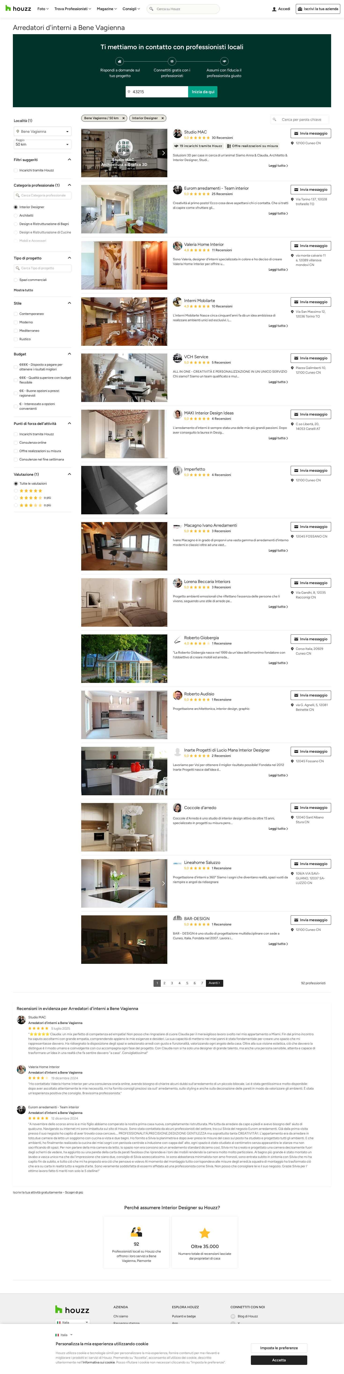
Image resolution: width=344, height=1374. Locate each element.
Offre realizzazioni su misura (40, 451)
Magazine (105, 9)
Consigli (129, 9)
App (175, 1323)
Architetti (26, 215)
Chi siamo (120, 1316)
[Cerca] (151, 9)
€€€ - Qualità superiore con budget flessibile (45, 380)
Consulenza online (32, 443)
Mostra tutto (23, 290)
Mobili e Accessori (32, 241)
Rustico (25, 339)
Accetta (279, 1360)
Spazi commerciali (33, 280)
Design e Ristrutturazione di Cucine (45, 232)
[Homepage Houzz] (72, 1309)
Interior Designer (31, 207)
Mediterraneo (29, 331)
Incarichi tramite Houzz (36, 170)
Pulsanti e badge (184, 1316)
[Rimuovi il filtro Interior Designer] (163, 118)
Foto (41, 9)
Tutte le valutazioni (33, 484)
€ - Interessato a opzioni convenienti (37, 406)
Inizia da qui (203, 91)
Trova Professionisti (71, 9)
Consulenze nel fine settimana (41, 459)
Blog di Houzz (248, 1316)
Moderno (26, 322)
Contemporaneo (31, 314)
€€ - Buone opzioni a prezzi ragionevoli (39, 393)
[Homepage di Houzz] (18, 8)
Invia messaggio (313, 133)
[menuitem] (43, 9)
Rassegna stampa (126, 1323)
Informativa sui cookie (99, 1362)
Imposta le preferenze (279, 1348)
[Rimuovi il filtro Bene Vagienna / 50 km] (123, 118)
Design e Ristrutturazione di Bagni (44, 224)
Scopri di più (74, 1192)
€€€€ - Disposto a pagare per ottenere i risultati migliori (40, 367)
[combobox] (183, 9)
